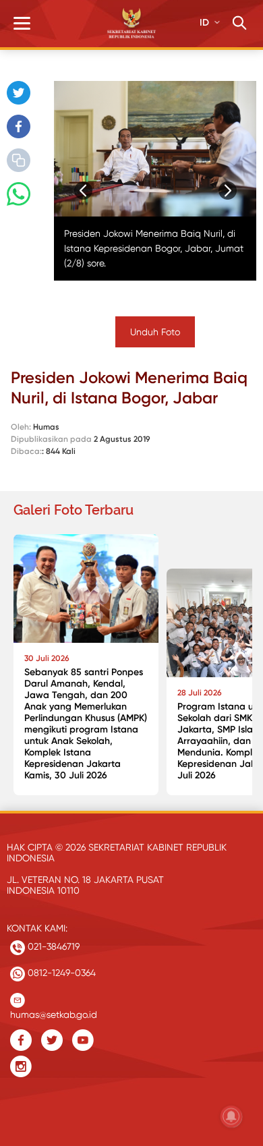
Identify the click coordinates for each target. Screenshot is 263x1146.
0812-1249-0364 (60, 972)
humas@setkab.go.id (53, 1011)
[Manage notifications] (231, 1116)
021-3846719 (52, 946)
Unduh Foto (155, 331)
